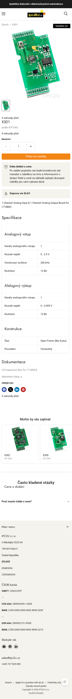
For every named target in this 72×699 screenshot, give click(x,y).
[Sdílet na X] (10, 389)
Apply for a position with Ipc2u (29, 682)
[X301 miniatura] (6, 105)
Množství (6, 139)
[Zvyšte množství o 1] (31, 146)
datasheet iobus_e (12, 376)
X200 (45, 455)
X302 (7, 455)
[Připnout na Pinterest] (23, 389)
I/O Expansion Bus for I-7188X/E (19, 369)
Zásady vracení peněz (36, 686)
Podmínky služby (55, 682)
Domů (5, 24)
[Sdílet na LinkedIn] (16, 389)
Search (8, 682)
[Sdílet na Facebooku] (4, 389)
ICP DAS (13, 127)
